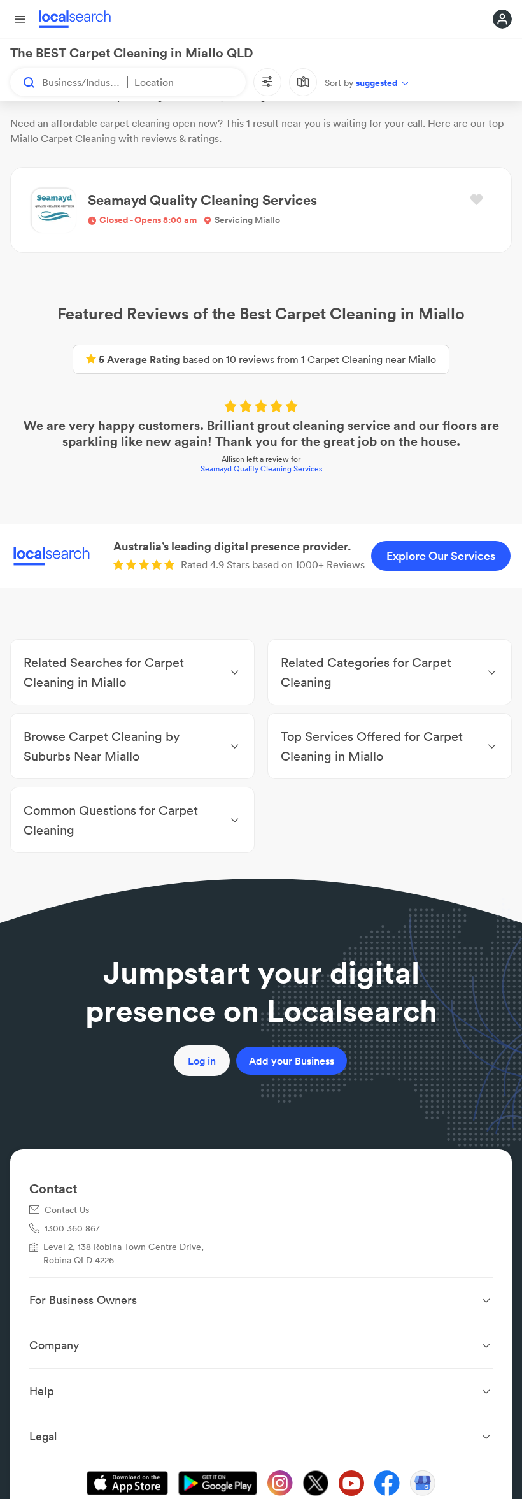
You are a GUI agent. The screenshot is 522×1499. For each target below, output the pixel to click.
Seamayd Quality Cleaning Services (261, 468)
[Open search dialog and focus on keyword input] (23, 82)
